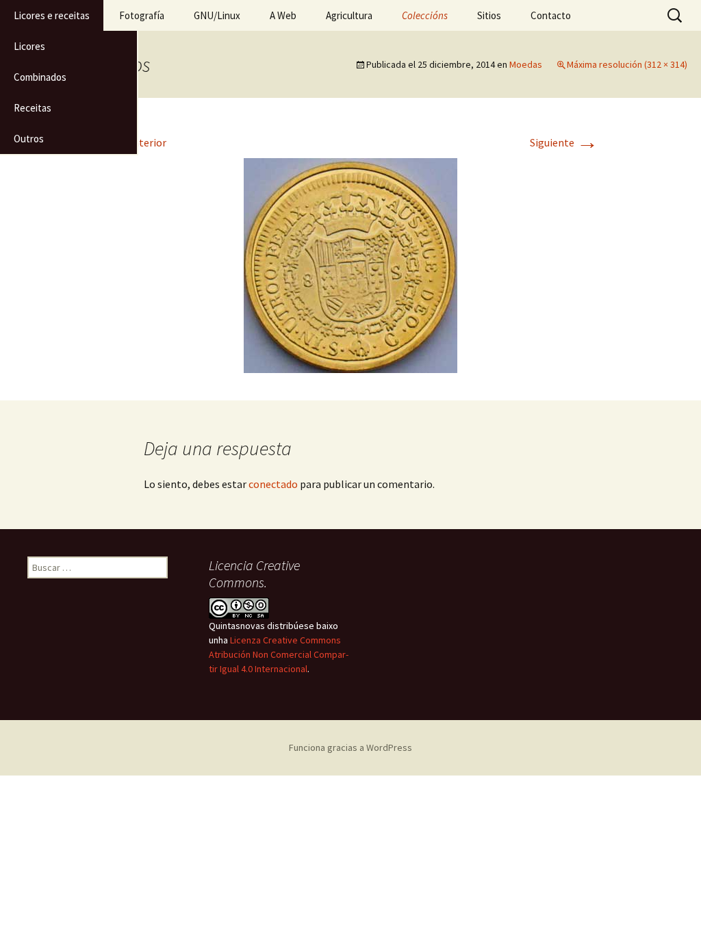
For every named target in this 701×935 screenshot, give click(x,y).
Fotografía (141, 15)
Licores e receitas (52, 15)
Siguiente (564, 142)
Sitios (489, 15)
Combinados (40, 77)
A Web (283, 15)
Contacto (551, 15)
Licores (29, 46)
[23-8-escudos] (350, 264)
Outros (29, 138)
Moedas (525, 64)
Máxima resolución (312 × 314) (627, 64)
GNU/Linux (217, 15)
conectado (273, 484)
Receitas (32, 107)
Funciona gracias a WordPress (350, 747)
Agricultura (349, 15)
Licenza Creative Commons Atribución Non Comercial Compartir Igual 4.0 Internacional (278, 654)
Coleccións (425, 15)
